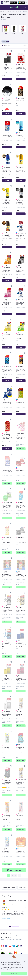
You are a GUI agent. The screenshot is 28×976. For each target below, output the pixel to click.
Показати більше (6, 918)
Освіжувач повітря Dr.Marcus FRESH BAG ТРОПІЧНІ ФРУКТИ (6, 270)
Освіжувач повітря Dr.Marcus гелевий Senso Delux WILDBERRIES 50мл (20, 472)
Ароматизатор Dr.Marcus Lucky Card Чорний (7, 69)
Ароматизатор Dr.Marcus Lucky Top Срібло (7, 610)
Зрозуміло (14, 973)
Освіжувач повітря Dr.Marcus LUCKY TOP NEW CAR (7, 472)
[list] (2, 946)
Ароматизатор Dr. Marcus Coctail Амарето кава (20, 783)
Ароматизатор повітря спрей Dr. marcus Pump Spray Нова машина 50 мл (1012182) (7, 170)
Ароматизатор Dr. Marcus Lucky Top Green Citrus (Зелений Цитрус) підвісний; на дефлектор (20, 404)
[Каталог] (2, 7)
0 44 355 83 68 (6, 938)
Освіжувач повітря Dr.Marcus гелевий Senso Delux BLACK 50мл (20, 541)
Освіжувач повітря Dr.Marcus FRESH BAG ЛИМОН (20, 337)
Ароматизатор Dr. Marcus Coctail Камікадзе (6, 853)
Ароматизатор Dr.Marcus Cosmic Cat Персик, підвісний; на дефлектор (21, 576)
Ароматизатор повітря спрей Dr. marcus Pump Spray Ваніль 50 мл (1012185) (20, 170)
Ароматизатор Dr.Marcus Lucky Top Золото (20, 610)
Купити (7, 78)
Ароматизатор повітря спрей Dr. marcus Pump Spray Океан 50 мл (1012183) (20, 137)
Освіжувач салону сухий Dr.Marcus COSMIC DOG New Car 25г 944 (20, 304)
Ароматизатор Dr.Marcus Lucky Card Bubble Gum (21, 679)
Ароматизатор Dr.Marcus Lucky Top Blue (7, 645)
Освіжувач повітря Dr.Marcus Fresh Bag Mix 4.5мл (7, 404)
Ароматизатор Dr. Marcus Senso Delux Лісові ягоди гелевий (21, 69)
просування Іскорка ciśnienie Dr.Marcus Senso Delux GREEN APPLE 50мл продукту (7, 506)
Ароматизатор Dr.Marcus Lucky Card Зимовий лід (7, 714)
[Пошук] (25, 7)
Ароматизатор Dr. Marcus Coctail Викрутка (6, 818)
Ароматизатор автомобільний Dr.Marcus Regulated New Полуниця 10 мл (7, 102)
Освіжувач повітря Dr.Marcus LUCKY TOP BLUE (7, 370)
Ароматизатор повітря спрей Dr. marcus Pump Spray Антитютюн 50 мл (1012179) (6, 237)
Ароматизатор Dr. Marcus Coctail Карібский (20, 714)
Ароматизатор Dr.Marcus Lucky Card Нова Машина (21, 645)
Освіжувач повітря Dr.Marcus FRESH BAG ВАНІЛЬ (6, 337)
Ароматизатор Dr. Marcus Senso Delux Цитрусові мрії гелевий (20, 853)
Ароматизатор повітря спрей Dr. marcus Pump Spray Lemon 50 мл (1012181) (6, 203)
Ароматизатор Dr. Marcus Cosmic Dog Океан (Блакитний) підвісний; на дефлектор (6, 576)
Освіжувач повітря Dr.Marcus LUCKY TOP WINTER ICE (7, 137)
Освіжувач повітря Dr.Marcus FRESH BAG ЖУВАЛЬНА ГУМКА (6, 304)
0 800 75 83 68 (6, 933)
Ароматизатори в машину (13, 11)
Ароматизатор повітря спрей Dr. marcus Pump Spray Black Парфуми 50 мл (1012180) (21, 203)
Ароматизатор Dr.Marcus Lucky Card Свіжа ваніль (7, 679)
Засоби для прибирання (9, 887)
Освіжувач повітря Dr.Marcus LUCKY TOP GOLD (21, 370)
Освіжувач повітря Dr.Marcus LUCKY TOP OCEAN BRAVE (21, 506)
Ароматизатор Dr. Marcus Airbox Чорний (6, 783)
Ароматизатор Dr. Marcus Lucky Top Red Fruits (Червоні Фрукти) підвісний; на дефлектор (7, 437)
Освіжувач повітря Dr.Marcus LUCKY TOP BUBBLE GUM (21, 437)
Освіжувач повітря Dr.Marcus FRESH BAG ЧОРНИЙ (20, 270)
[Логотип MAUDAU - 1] (14, 7)
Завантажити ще (15, 870)
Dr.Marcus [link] (24, 11)
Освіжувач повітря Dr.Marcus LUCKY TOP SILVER (21, 102)
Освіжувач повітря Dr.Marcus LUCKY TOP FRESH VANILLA (7, 541)
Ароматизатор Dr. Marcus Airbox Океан (21, 748)
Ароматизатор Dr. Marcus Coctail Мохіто (7, 748)
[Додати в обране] (11, 51)
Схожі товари (20, 448)
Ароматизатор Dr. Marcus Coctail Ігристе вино (20, 818)
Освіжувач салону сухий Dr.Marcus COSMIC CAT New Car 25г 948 (21, 237)
